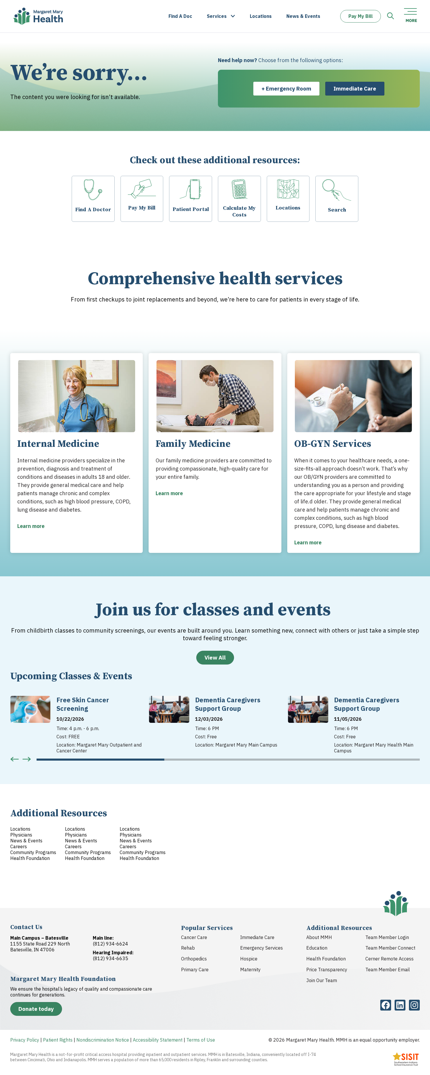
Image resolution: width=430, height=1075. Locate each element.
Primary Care (195, 969)
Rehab (188, 948)
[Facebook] (385, 1005)
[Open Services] (233, 16)
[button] (14, 759)
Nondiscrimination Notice (102, 1040)
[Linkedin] (400, 1005)
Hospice (248, 959)
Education (316, 948)
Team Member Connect (390, 948)
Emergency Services (261, 948)
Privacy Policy (24, 1040)
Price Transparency (326, 969)
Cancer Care (194, 937)
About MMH (319, 937)
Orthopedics (194, 959)
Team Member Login (387, 937)
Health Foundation (326, 959)
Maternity (250, 969)
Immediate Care (257, 937)
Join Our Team (321, 980)
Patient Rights (58, 1040)
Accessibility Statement (158, 1040)
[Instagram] (414, 1005)
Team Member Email (387, 969)
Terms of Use (200, 1040)
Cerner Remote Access (389, 959)
